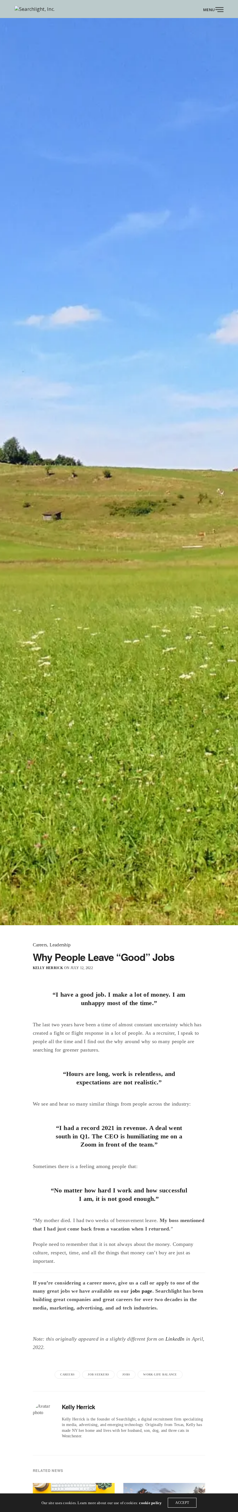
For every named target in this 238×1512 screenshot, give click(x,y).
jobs (126, 1374)
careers (67, 1374)
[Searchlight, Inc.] (35, 9)
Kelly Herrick (48, 968)
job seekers (98, 1374)
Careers (40, 945)
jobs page (141, 1291)
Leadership (60, 945)
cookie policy (150, 1503)
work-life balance (160, 1374)
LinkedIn (175, 1339)
